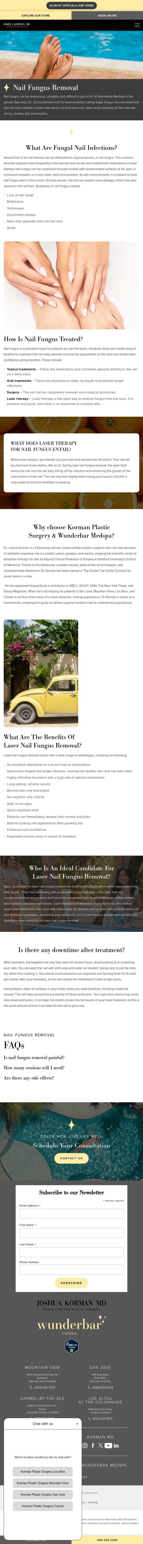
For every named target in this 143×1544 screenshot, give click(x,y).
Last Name (27, 1245)
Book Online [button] (107, 16)
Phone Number (29, 1262)
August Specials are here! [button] (71, 5)
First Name (27, 1225)
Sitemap (93, 1502)
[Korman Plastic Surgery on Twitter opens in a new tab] (100, 1445)
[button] (137, 25)
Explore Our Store (36, 16)
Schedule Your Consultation (71, 1145)
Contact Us (71, 1158)
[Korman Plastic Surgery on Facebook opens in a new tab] (93, 1445)
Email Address (30, 1206)
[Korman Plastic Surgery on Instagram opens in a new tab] (85, 1445)
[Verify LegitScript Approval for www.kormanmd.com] (71, 1346)
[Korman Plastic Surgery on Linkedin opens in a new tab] (116, 1445)
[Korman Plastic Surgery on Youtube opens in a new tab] (108, 1445)
